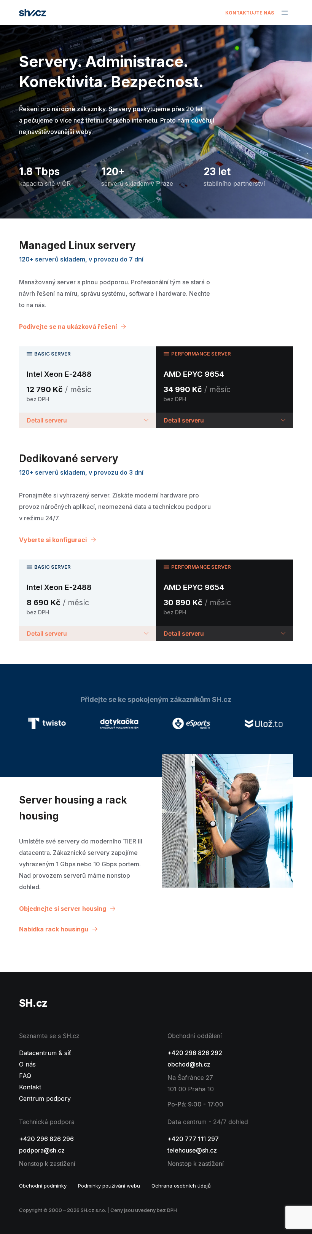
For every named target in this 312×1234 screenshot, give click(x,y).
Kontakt (30, 1087)
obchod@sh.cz (188, 1064)
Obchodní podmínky (43, 1186)
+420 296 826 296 (46, 1139)
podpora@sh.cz (42, 1150)
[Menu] (284, 12)
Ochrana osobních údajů (181, 1186)
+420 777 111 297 (193, 1139)
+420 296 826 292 (194, 1053)
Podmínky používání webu (109, 1186)
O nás (27, 1064)
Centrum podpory (45, 1098)
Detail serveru (47, 420)
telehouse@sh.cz (192, 1150)
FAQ (25, 1075)
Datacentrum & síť (45, 1053)
